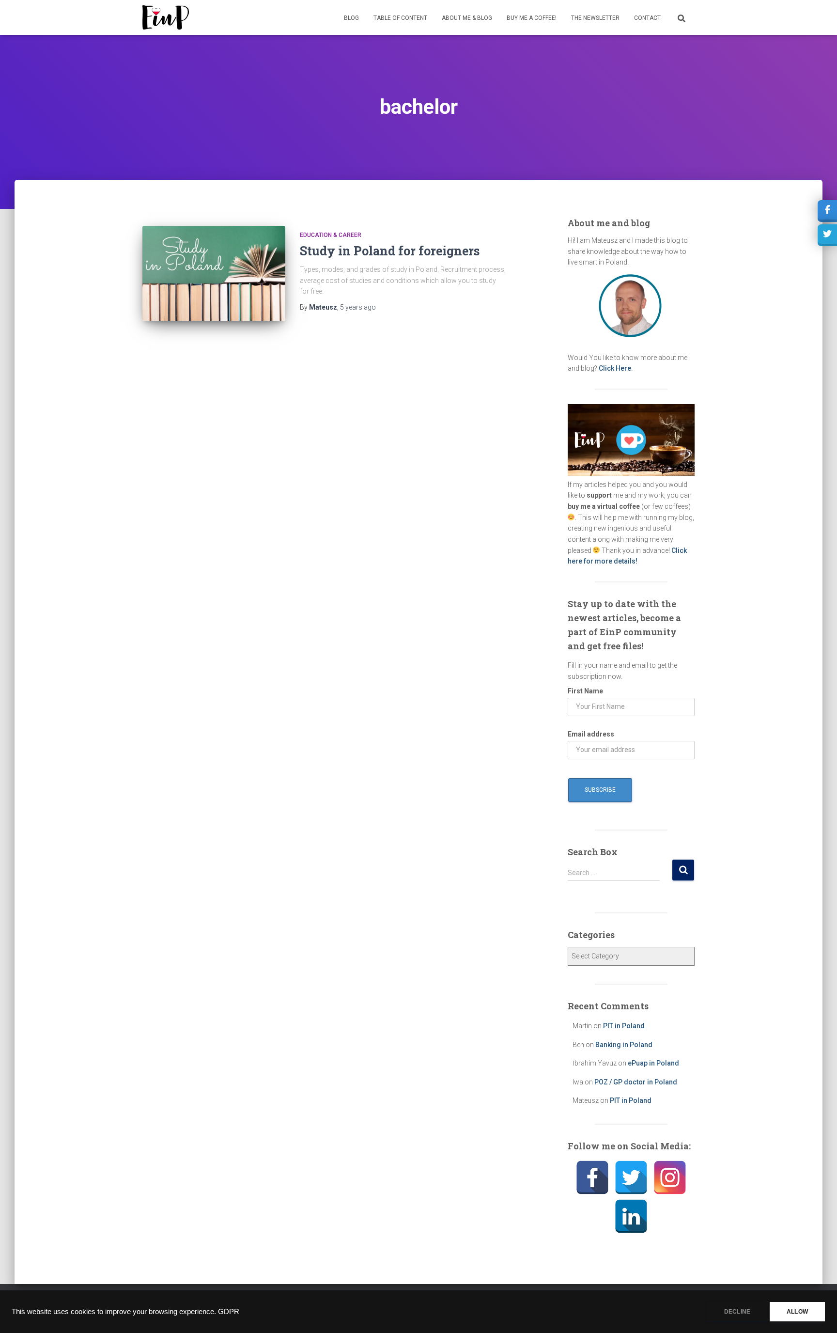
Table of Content (400, 18)
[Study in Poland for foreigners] (213, 273)
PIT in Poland (624, 1026)
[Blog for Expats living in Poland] (165, 17)
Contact (647, 18)
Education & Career (330, 235)
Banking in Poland (623, 1045)
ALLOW (797, 1311)
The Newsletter (595, 18)
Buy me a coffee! (532, 18)
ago (358, 307)
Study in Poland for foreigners (390, 251)
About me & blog (467, 18)
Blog (351, 18)
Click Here (615, 368)
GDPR (228, 1312)
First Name (585, 691)
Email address (591, 734)
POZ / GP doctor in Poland (635, 1082)
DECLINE (737, 1311)
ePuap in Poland (653, 1063)
